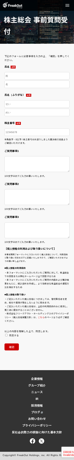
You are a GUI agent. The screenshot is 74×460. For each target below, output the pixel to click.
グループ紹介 (37, 385)
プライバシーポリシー (37, 425)
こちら (41, 317)
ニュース (37, 392)
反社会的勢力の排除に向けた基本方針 (37, 432)
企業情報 (37, 378)
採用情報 (37, 405)
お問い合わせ (37, 418)
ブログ (35, 412)
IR (37, 398)
